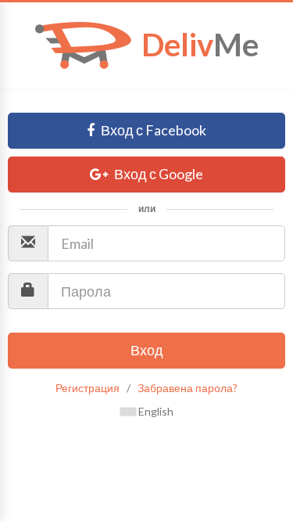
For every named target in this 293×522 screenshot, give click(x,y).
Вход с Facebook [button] (152, 130)
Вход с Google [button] (157, 173)
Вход (146, 349)
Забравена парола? (188, 387)
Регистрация (87, 387)
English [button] (154, 411)
